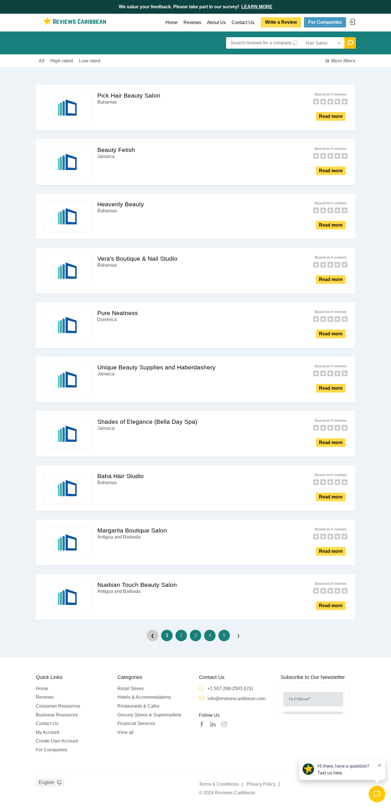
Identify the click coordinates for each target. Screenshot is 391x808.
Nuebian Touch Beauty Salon (137, 584)
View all (125, 732)
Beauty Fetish (116, 149)
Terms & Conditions (219, 784)
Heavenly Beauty (120, 204)
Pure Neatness (117, 313)
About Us (216, 22)
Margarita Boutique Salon (132, 530)
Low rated (89, 61)
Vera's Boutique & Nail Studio (137, 258)
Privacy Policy (261, 784)
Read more (331, 116)
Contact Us (243, 22)
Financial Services (136, 723)
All (41, 61)
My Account (47, 732)
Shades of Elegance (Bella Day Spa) (147, 421)
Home (171, 22)
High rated (61, 61)
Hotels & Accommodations (144, 697)
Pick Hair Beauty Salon (128, 95)
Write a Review (281, 22)
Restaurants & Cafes (138, 706)
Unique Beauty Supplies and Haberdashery (156, 367)
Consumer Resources (58, 706)
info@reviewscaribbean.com (236, 698)
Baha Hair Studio (120, 476)
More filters (343, 60)
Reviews (192, 22)
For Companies (325, 22)
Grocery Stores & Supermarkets (149, 714)
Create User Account (57, 740)
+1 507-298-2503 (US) (230, 688)
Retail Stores (130, 688)
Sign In (352, 22)
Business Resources (57, 714)
